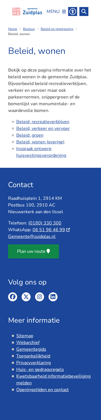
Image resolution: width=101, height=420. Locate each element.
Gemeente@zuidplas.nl (32, 236)
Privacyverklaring (33, 363)
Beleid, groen (29, 135)
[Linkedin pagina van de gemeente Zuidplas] (53, 296)
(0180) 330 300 (44, 223)
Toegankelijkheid (33, 356)
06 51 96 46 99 (49, 230)
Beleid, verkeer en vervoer (43, 128)
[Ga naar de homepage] (27, 11)
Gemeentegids (31, 349)
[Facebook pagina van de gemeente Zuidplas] (12, 296)
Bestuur (29, 29)
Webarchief (28, 342)
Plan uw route (31, 251)
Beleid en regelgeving (57, 29)
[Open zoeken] (83, 11)
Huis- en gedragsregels (40, 369)
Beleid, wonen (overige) (40, 142)
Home (12, 29)
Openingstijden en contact (42, 390)
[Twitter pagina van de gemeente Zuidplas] (26, 296)
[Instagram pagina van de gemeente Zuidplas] (39, 296)
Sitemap (24, 336)
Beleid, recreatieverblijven (42, 122)
